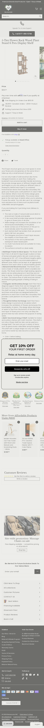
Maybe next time (22, 382)
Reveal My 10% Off (22, 369)
